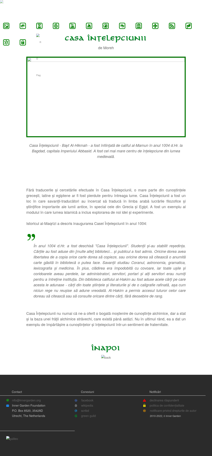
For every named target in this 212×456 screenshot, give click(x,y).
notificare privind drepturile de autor (173, 410)
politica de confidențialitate (167, 405)
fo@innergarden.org (23, 400)
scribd (85, 410)
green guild (88, 416)
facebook (87, 400)
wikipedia (87, 405)
